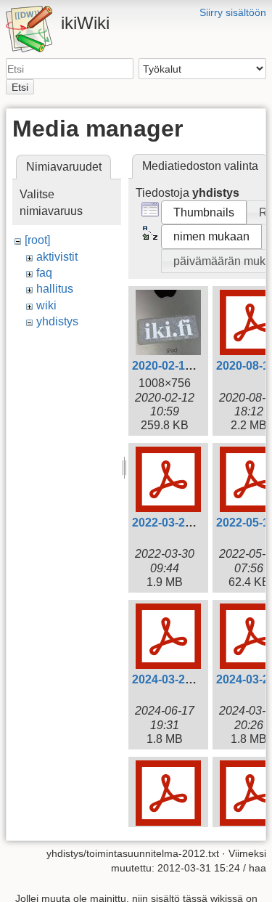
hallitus (54, 289)
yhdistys (57, 321)
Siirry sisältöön (232, 12)
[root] (37, 240)
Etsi (20, 87)
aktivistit (57, 257)
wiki (46, 305)
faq (44, 273)
